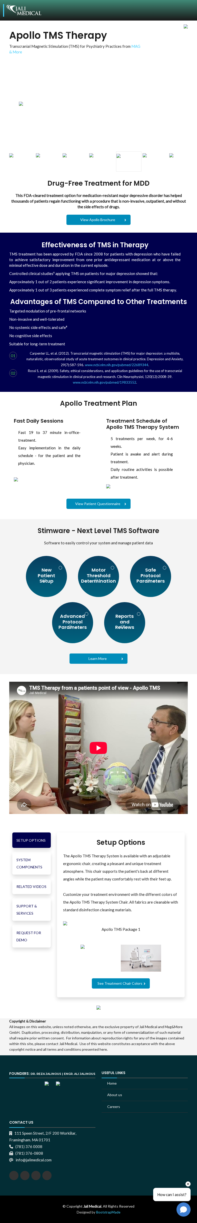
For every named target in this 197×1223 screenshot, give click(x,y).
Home (112, 1083)
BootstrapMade (108, 1212)
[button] (121, 983)
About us (114, 1095)
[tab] (31, 840)
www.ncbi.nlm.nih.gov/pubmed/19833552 (104, 382)
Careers (113, 1106)
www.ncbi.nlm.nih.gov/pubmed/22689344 (116, 365)
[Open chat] (183, 1209)
